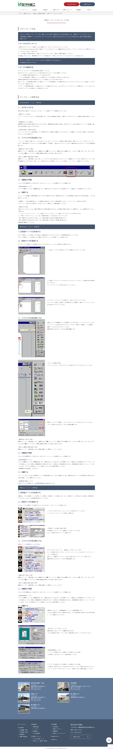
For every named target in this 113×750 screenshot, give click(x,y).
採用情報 (78, 9)
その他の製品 (36, 733)
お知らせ (89, 9)
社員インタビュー (57, 729)
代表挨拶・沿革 (24, 732)
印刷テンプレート (67, 9)
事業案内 (22, 734)
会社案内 (34, 9)
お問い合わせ (87, 4)
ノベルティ (36, 729)
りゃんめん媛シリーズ (38, 739)
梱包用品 (35, 731)
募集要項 (55, 731)
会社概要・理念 (24, 730)
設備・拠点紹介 (24, 736)
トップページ (23, 9)
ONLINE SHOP (71, 4)
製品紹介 (45, 9)
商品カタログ (56, 9)
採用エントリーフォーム (59, 733)
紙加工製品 (36, 726)
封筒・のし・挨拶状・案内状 (40, 741)
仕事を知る (55, 726)
